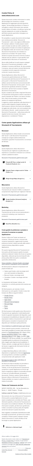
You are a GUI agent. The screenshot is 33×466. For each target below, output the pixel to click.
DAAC (18, 336)
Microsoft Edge (8, 304)
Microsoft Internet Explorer (11, 302)
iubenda (22, 442)
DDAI (28, 336)
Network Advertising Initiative (10, 334)
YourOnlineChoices (13, 332)
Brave (6, 306)
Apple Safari (7, 300)
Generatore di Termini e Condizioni (10, 442)
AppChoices (26, 353)
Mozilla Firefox (8, 297)
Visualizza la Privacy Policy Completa (23, 454)
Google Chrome (8, 295)
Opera (6, 308)
